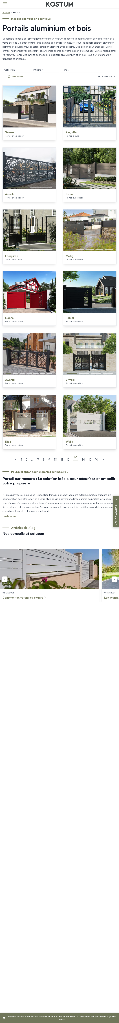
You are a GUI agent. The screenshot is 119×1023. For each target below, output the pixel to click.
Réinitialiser (17, 76)
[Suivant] (103, 459)
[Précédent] (15, 459)
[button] (114, 106)
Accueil (6, 12)
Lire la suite (9, 516)
